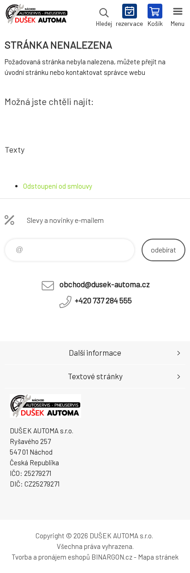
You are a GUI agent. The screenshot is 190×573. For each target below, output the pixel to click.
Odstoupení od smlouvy (57, 186)
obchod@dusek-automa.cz (104, 284)
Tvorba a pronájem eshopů (51, 557)
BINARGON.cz (111, 557)
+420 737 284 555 (103, 300)
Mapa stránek (158, 557)
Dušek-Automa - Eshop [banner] (36, 16)
